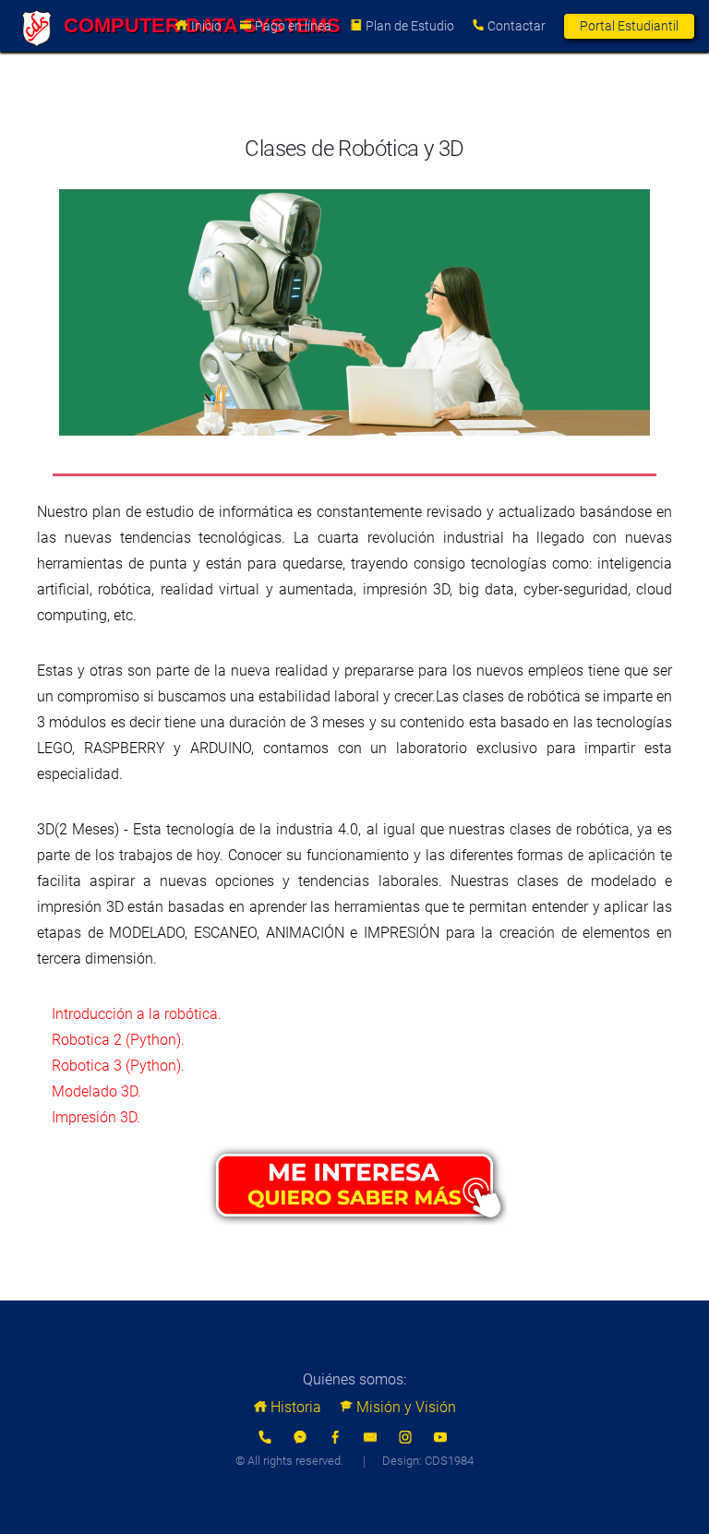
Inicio (206, 25)
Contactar (516, 25)
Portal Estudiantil (629, 25)
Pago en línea (293, 25)
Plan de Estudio (410, 25)
